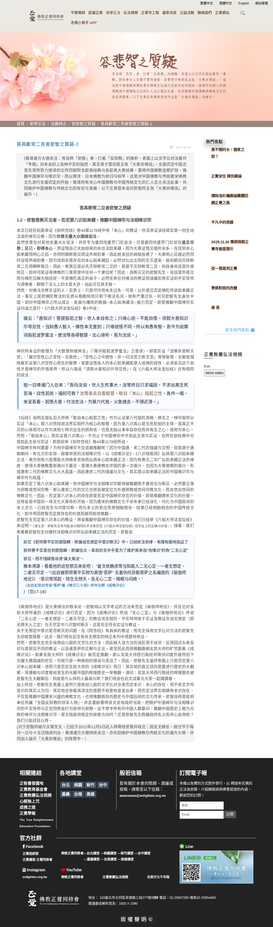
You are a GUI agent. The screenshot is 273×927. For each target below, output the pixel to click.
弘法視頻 (131, 13)
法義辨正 (59, 124)
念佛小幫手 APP (84, 23)
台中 (103, 785)
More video (214, 373)
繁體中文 (206, 3)
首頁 (21, 124)
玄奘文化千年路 (158, 877)
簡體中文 (225, 3)
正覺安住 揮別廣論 (226, 176)
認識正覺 (95, 13)
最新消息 (169, 13)
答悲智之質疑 (84, 124)
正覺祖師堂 (31, 853)
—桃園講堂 (109, 853)
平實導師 (78, 13)
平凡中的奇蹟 (222, 222)
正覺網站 (222, 13)
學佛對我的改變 (224, 288)
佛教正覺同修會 (72, 877)
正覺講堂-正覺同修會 (37, 859)
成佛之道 (28, 807)
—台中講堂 (142, 853)
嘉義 (66, 794)
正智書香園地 (32, 783)
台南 (78, 794)
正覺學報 (28, 813)
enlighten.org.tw (35, 877)
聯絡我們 (204, 13)
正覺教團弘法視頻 (36, 795)
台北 (66, 785)
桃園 (78, 785)
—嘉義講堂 (92, 859)
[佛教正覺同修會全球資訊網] (46, 16)
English (243, 3)
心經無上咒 (30, 801)
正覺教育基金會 (34, 789)
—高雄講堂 (126, 859)
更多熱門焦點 (237, 330)
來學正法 (113, 13)
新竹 (91, 785)
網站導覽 (261, 3)
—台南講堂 (109, 859)
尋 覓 (215, 308)
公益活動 (187, 13)
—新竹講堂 (126, 853)
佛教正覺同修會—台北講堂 (80, 853)
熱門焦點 (214, 142)
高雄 (91, 794)
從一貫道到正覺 (224, 268)
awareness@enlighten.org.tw (143, 796)
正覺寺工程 (150, 13)
